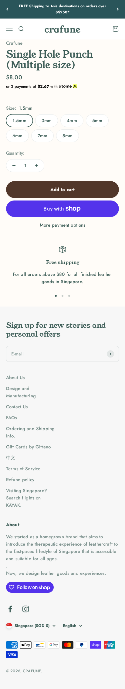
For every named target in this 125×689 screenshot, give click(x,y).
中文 (10, 457)
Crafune (14, 43)
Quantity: (15, 153)
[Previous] (7, 9)
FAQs (11, 417)
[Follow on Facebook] (10, 609)
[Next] (118, 9)
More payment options (63, 225)
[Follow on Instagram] (26, 609)
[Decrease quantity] (14, 165)
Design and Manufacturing (21, 392)
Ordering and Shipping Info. (30, 432)
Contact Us (17, 406)
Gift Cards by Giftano (28, 447)
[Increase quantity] (36, 165)
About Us (15, 377)
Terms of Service (23, 468)
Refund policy (20, 479)
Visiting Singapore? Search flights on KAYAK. (26, 498)
